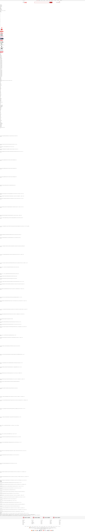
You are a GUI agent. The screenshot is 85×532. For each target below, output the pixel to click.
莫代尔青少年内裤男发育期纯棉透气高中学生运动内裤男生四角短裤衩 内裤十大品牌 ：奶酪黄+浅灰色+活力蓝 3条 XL (10, 237)
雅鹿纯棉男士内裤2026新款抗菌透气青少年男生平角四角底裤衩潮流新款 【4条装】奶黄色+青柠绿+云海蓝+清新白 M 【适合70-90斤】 (12, 193)
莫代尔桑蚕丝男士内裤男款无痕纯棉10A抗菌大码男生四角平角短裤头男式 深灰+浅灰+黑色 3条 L (8, 278)
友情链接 (42, 526)
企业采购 (49, 0)
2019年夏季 (1, 65)
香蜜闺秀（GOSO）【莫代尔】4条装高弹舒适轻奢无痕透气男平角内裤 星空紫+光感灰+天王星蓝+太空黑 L (9, 273)
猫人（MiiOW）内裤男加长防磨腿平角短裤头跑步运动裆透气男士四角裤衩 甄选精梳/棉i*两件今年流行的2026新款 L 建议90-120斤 (11, 217)
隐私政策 (51, 526)
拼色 (0, 86)
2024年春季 (1, 74)
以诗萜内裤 (18, 513)
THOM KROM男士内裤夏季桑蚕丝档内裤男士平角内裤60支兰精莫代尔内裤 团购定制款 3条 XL (8, 168)
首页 (0, 10)
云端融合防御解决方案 (9, 515)
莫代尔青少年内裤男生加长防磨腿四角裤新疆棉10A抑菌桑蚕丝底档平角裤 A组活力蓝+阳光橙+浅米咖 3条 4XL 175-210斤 (10, 482)
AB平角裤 (1, 513)
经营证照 (50, 528)
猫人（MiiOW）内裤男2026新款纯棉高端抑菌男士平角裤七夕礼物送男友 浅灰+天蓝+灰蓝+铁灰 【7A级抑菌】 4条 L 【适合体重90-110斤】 (12, 396)
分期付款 (41, 522)
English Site (56, 526)
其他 (0, 101)
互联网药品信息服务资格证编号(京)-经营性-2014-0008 (45, 527)
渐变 (0, 81)
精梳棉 (0, 100)
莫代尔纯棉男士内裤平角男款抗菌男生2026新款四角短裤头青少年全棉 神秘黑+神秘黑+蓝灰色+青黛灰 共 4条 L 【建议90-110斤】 (11, 337)
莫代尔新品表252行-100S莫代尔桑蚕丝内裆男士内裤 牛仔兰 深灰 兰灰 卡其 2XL (7, 146)
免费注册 (39, 0)
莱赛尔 (0, 107)
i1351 (26, 513)
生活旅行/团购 (23, 522)
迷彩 (0, 84)
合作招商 (32, 526)
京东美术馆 (1, 9)
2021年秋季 (1, 69)
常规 (0, 119)
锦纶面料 (1, 122)
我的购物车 (58, 2)
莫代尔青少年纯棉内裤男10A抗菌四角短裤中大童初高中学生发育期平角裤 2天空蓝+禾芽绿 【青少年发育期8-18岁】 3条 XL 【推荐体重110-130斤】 (13, 484)
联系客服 (23, 524)
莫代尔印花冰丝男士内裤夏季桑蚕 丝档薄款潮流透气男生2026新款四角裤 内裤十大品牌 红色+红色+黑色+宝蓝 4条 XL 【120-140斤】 (12, 198)
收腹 (0, 95)
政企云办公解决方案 (13, 515)
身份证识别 (6, 515)
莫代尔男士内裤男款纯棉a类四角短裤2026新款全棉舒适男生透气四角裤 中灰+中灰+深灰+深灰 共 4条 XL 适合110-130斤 (10, 324)
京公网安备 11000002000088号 (33, 527)
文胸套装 (1, 57)
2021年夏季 (1, 72)
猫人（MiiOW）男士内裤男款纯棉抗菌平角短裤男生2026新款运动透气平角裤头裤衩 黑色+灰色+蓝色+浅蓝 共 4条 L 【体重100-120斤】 (12, 254)
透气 (0, 90)
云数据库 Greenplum (28, 515)
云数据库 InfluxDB (16, 515)
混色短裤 (13, 513)
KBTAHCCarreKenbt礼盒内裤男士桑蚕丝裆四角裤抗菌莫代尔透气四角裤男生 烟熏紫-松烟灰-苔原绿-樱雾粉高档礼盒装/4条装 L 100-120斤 (12, 354)
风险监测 (49, 526)
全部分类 (1, 4)
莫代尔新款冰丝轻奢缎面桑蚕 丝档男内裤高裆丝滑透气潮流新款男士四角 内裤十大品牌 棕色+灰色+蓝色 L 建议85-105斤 (10, 234)
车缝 (0, 121)
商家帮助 (35, 526)
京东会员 (47, 0)
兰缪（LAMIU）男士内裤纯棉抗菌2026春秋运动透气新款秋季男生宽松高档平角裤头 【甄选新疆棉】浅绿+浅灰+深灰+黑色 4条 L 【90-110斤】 (12, 408)
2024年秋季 (1, 75)
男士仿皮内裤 (11, 513)
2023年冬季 (1, 66)
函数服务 (25, 515)
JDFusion (23, 515)
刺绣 (0, 115)
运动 (0, 113)
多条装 (0, 79)
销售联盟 (44, 526)
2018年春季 (1, 73)
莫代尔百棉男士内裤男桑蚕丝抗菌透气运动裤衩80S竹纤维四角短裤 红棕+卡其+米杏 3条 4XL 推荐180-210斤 (9, 493)
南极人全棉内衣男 (21, 513)
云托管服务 (20, 515)
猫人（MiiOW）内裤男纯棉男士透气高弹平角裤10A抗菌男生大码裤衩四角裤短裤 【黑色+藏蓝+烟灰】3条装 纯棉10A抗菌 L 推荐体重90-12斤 (12, 491)
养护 (0, 93)
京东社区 (47, 526)
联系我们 (28, 526)
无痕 (0, 94)
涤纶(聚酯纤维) (1, 106)
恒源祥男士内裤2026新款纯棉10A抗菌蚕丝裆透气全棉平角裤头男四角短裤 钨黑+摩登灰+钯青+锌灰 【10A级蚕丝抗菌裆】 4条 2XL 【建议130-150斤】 (13, 326)
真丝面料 (1, 125)
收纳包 (0, 7)
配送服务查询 (33, 522)
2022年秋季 (1, 68)
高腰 (0, 87)
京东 (26, 3)
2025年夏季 (1, 60)
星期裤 (0, 78)
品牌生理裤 (7, 513)
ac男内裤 (24, 513)
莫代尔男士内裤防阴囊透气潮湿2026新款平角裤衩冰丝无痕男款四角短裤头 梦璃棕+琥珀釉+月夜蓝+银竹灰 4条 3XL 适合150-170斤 (11, 151)
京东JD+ (59, 524)
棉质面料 (1, 124)
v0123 (8, 513)
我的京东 (44, 0)
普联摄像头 (1, 6)
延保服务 (60, 522)
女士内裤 (1, 56)
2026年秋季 (1, 63)
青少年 (0, 103)
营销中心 (37, 526)
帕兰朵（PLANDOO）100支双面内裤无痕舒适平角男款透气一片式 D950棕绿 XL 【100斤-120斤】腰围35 (9, 425)
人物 (0, 82)
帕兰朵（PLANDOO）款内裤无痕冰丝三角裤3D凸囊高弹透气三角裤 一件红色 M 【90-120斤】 (8, 500)
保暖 (0, 92)
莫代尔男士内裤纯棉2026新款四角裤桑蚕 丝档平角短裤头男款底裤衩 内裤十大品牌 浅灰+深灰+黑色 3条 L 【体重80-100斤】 (11, 215)
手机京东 (52, 0)
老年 (0, 104)
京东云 (45, 529)
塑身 (0, 91)
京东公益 (54, 526)
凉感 (0, 89)
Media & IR (59, 526)
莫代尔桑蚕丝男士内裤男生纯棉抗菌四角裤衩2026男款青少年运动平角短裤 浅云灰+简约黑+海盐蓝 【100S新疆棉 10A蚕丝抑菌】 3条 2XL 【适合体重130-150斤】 (14, 476)
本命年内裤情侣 (3, 513)
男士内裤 (2, 10)
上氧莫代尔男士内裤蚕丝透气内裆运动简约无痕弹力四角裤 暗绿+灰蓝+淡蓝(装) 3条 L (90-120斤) (8, 144)
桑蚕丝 (0, 109)
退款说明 (50, 522)
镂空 (0, 116)
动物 (0, 83)
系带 (0, 118)
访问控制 (21, 515)
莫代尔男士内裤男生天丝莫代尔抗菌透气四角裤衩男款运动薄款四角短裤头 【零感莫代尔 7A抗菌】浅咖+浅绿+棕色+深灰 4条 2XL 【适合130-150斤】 (13, 450)
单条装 (0, 77)
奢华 (0, 112)
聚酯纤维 (1, 98)
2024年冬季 (1, 76)
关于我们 (25, 526)
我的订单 (42, 0)
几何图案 (1, 85)
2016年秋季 (1, 71)
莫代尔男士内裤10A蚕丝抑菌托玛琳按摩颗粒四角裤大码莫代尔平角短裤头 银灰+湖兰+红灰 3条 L (8, 463)
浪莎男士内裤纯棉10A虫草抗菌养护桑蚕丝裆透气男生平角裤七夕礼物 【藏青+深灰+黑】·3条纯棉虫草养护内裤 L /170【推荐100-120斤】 (12, 511)
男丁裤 (28, 513)
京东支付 (43, 529)
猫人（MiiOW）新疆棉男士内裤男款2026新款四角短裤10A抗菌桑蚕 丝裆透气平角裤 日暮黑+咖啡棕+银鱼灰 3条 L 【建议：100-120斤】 (12, 281)
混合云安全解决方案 (3, 515)
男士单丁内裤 (16, 513)
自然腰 (0, 88)
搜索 (50, 2)
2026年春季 (1, 62)
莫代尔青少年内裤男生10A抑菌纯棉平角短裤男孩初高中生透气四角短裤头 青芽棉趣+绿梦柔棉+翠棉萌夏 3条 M (10, 381)
